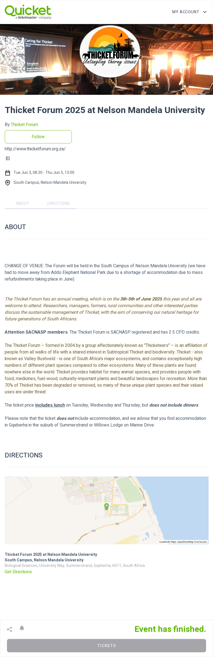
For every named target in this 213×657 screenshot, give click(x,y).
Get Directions (18, 572)
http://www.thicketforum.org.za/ (35, 149)
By (21, 124)
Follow (38, 137)
